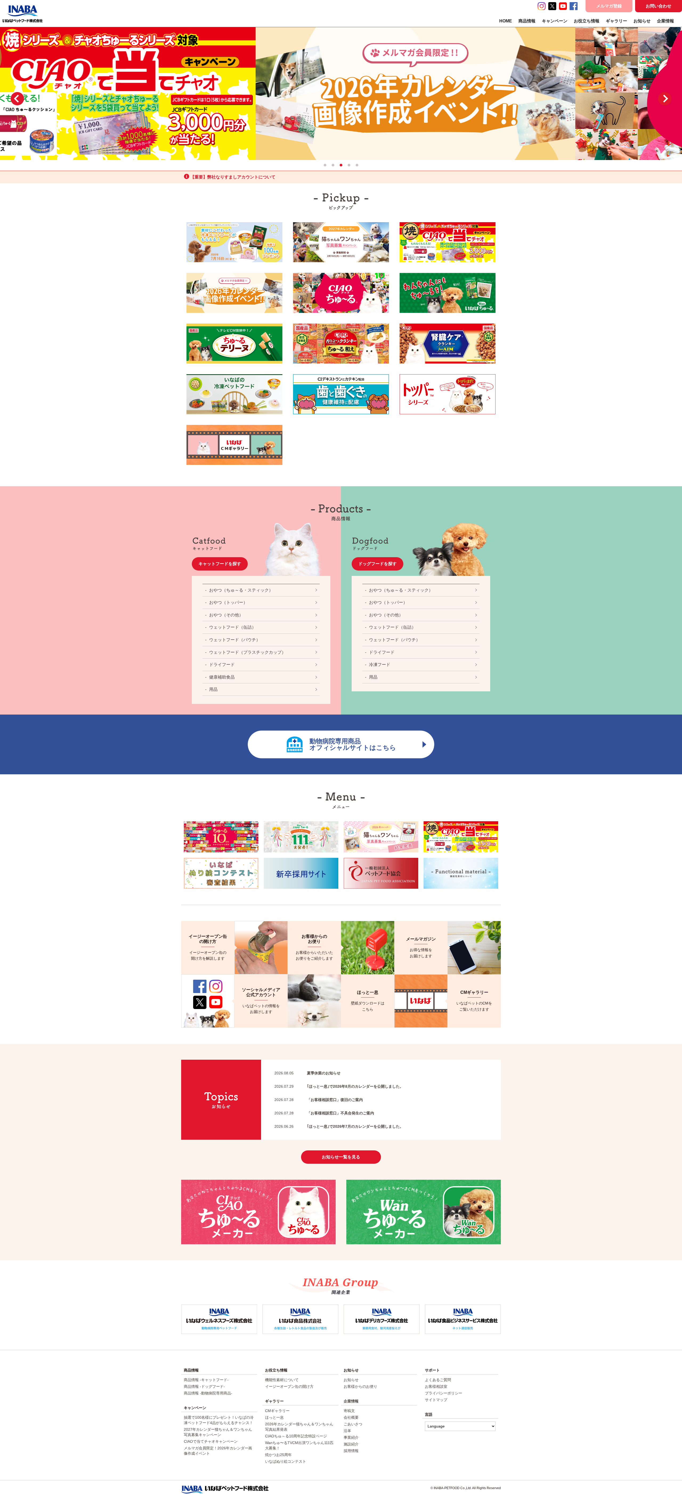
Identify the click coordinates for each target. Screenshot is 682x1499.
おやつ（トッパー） (228, 602)
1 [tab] (325, 165)
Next (664, 98)
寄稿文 (349, 1411)
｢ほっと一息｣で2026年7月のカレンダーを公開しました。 (338, 1126)
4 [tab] (349, 165)
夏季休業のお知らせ (307, 1073)
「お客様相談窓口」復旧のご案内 (318, 1100)
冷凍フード (379, 664)
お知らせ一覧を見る (341, 1157)
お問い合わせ (658, 6)
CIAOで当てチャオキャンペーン (211, 1441)
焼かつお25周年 (278, 1455)
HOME (505, 21)
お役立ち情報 (586, 21)
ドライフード (222, 664)
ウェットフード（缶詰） (232, 627)
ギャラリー (616, 21)
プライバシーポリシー (443, 1393)
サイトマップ (436, 1400)
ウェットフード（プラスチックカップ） (247, 652)
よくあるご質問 (438, 1380)
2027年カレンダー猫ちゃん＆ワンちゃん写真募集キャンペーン (218, 1432)
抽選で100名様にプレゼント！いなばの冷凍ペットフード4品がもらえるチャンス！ (219, 1420)
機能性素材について (282, 1380)
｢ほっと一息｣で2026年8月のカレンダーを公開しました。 (338, 1086)
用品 (213, 689)
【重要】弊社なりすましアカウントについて (232, 177)
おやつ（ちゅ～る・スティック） (241, 590)
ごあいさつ (353, 1424)
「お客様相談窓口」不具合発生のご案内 (324, 1113)
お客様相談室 (436, 1386)
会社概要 (351, 1417)
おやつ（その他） (226, 615)
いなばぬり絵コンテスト (285, 1461)
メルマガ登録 (609, 6)
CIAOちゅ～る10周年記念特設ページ (296, 1436)
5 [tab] (357, 165)
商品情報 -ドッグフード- (204, 1386)
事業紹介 (351, 1437)
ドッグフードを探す (377, 563)
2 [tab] (333, 165)
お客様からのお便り (360, 1386)
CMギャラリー (277, 1411)
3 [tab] (341, 165)
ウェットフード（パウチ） (234, 639)
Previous (17, 98)
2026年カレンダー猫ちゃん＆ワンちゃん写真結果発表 (299, 1427)
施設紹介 (351, 1444)
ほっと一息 (274, 1417)
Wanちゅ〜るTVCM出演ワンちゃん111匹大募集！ (299, 1445)
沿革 (347, 1431)
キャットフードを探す (219, 563)
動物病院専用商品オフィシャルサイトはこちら (353, 744)
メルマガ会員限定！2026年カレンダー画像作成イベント (218, 1451)
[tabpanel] (341, 93)
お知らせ (642, 21)
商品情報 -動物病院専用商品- (208, 1393)
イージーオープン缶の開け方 (289, 1386)
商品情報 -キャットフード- (206, 1380)
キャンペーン (554, 21)
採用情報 (351, 1451)
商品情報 (526, 21)
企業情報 (665, 21)
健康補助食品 (222, 677)
